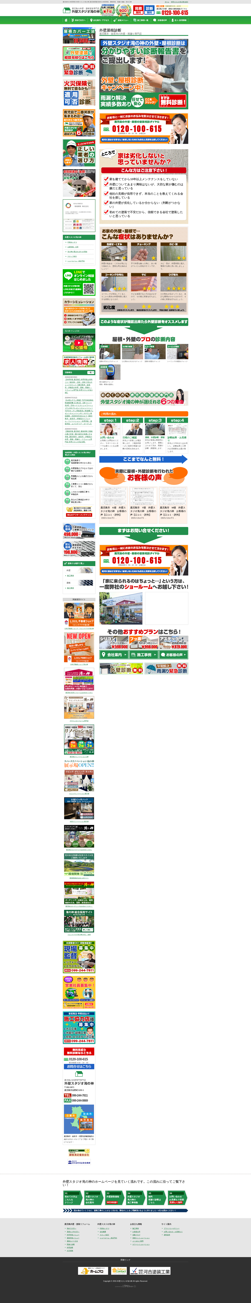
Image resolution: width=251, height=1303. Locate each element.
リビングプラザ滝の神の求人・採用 (79, 934)
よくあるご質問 (137, 1241)
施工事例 (70, 576)
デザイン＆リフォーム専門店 (79, 721)
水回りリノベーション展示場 (79, 821)
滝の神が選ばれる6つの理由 (77, 252)
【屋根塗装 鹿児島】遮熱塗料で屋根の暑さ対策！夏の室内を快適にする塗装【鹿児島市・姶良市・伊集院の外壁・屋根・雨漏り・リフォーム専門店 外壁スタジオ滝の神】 (79, 436)
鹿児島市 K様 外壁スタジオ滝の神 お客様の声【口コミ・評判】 (113, 511)
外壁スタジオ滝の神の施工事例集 (133, 1199)
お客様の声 (136, 1232)
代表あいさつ (72, 242)
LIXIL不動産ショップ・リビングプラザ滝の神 (79, 628)
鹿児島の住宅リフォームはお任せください (79, 692)
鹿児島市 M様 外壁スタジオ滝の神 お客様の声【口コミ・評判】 (173, 511)
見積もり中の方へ (73, 1232)
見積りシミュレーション (141, 1238)
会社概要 (103, 1232)
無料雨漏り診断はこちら (154, 1199)
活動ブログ (136, 1235)
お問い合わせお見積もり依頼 (176, 1199)
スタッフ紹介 (72, 256)
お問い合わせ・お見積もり (173, 1232)
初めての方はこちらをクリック (71, 1199)
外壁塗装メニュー (73, 1235)
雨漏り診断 (71, 1244)
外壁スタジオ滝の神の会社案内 (92, 1199)
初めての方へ (71, 1228)
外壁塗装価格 (113, 1199)
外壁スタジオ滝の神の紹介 (179, 2)
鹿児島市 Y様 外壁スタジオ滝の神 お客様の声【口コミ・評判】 (143, 511)
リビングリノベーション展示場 (79, 793)
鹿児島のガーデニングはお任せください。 (79, 906)
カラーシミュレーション (141, 1244)
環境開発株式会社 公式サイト (79, 878)
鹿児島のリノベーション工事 (79, 756)
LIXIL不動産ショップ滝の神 (79, 664)
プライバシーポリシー (171, 1228)
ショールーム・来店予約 (76, 261)
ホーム (167, 2)
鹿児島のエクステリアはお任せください (79, 849)
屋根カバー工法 (72, 1241)
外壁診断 (70, 1247)
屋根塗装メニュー (73, 1238)
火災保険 (70, 1251)
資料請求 (167, 1235)
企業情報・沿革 (72, 247)
